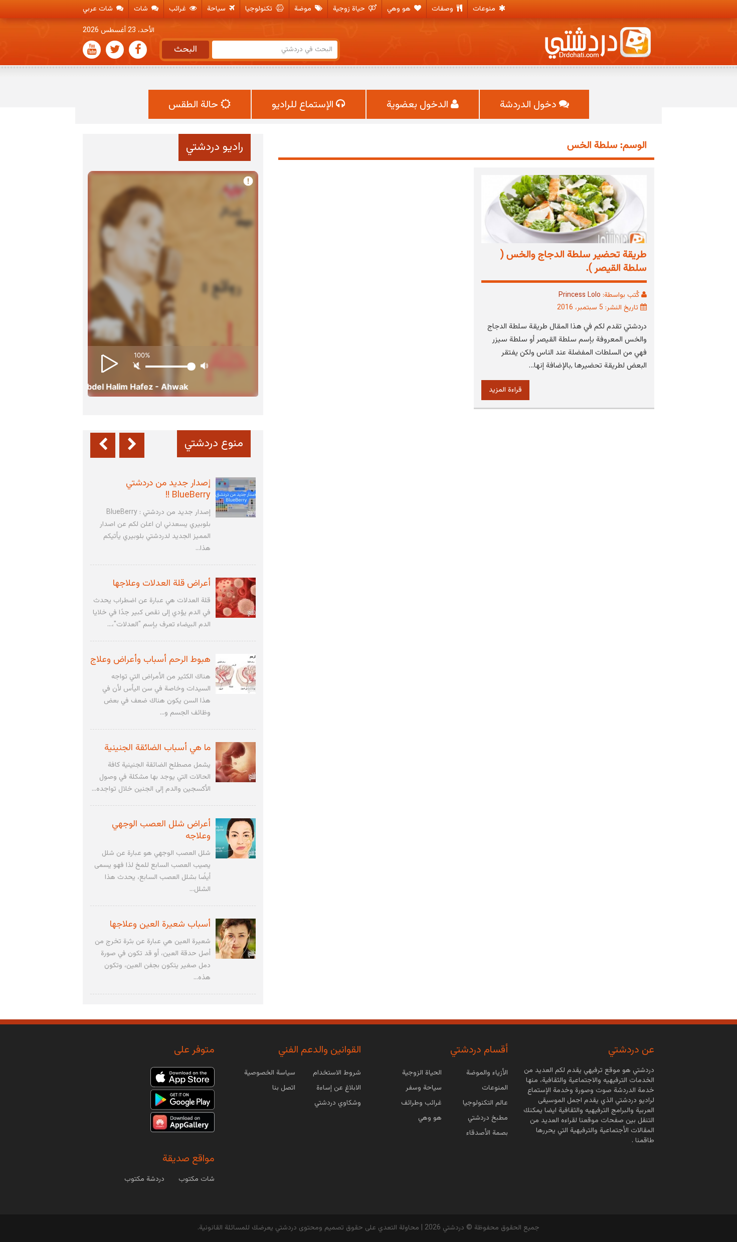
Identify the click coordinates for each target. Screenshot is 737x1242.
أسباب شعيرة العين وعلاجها (160, 925)
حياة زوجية (350, 9)
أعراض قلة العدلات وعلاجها (162, 584)
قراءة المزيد (505, 390)
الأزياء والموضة (487, 1073)
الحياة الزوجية (422, 1073)
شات (142, 9)
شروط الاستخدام (337, 1073)
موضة (303, 9)
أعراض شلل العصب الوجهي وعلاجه (161, 830)
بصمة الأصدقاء (487, 1133)
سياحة (217, 9)
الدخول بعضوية (419, 105)
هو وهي (400, 9)
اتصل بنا (283, 1088)
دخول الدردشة (529, 105)
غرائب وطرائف (421, 1103)
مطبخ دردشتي (488, 1118)
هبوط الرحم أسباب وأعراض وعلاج (150, 660)
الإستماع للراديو (304, 105)
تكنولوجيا (259, 9)
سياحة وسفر (424, 1088)
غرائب (178, 9)
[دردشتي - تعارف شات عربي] (182, 1077)
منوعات (485, 9)
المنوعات (495, 1088)
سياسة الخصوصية (269, 1073)
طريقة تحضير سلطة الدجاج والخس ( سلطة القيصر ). (573, 261)
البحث (185, 50)
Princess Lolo (580, 295)
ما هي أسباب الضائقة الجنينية (157, 748)
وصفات (443, 9)
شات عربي (99, 9)
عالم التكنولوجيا (485, 1103)
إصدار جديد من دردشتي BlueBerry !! (168, 489)
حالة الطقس (194, 105)
